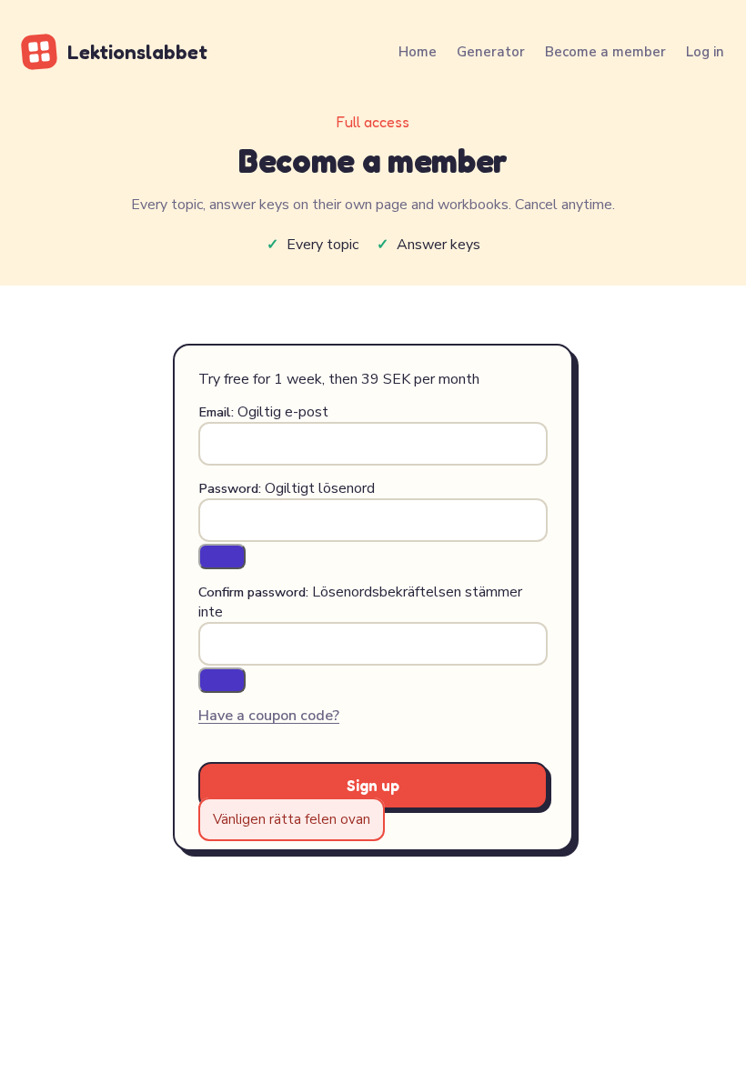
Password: (229, 488)
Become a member (605, 52)
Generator (491, 52)
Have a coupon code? (268, 716)
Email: (216, 412)
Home (417, 52)
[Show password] (222, 556)
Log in (705, 52)
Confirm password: (253, 592)
